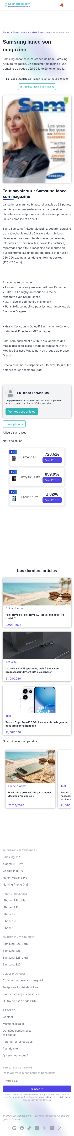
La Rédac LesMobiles (18, 78)
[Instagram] (52, 1128)
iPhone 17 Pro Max (15, 900)
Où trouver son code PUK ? (20, 1001)
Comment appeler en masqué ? (23, 980)
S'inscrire (37, 1089)
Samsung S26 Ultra (15, 943)
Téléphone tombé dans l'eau (21, 987)
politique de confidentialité (57, 1097)
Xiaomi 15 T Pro (13, 864)
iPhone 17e (10, 921)
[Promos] (62, 5)
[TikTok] (29, 1128)
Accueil (6, 32)
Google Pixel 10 (13, 870)
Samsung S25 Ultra (15, 957)
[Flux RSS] (60, 1128)
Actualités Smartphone (39, 32)
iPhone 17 (9, 914)
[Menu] (69, 5)
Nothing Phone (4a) (15, 884)
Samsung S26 (12, 950)
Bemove (16, 1119)
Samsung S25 (12, 964)
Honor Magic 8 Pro (15, 877)
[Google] (14, 1128)
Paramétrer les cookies (18, 1041)
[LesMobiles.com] (16, 4)
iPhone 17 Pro (11, 907)
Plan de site (10, 1048)
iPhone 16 (9, 928)
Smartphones (14, 424)
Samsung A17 (11, 857)
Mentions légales (13, 1023)
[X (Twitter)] (44, 1128)
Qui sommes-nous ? (15, 1055)
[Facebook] (22, 1128)
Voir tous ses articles (21, 411)
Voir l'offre (52, 460)
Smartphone (19, 32)
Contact (8, 1017)
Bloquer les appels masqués (21, 994)
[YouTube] (37, 1128)
